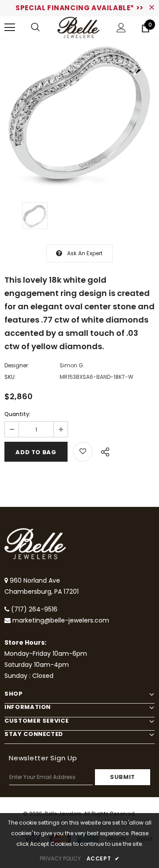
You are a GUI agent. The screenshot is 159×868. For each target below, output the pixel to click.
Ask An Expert (85, 253)
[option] (79, 114)
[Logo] (78, 27)
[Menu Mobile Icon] (9, 27)
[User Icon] (121, 27)
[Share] (103, 450)
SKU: (10, 377)
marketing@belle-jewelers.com (60, 620)
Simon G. (72, 365)
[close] (151, 8)
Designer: (16, 365)
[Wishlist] (83, 452)
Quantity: (17, 414)
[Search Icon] (35, 27)
